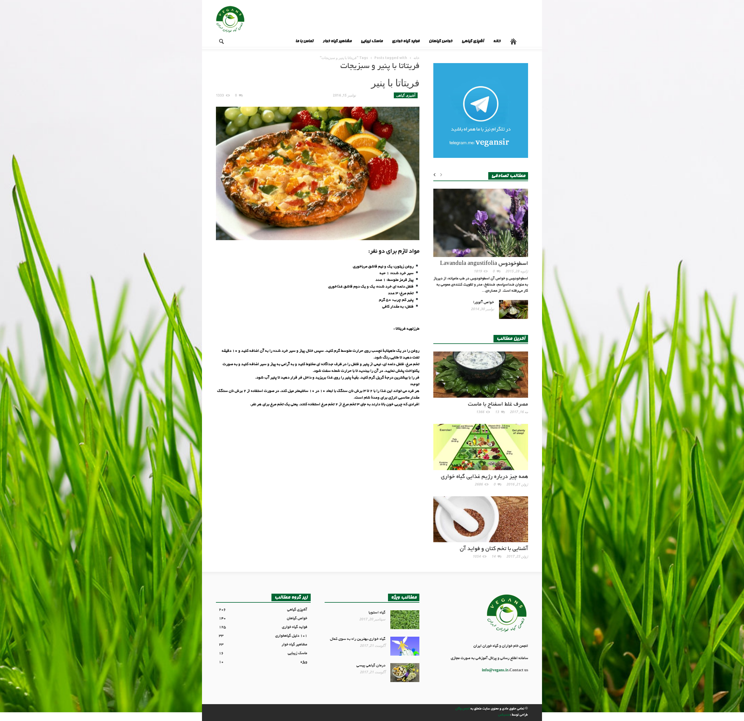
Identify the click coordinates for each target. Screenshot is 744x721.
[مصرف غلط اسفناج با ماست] (480, 375)
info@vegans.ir (495, 671)
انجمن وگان (462, 709)
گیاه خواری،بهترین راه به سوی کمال (357, 639)
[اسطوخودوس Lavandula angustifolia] (480, 224)
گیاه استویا (377, 613)
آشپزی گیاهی (473, 41)
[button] (217, 41)
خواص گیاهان (440, 41)
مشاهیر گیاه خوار (337, 41)
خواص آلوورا (483, 302)
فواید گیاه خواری (405, 41)
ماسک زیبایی (371, 41)
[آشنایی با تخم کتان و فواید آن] (480, 520)
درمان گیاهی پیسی (370, 665)
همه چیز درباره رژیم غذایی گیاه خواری (484, 477)
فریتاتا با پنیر (395, 83)
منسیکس (504, 715)
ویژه (263, 662)
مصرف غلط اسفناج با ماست (498, 404)
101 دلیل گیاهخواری (263, 636)
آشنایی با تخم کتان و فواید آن (494, 549)
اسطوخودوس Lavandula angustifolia (484, 264)
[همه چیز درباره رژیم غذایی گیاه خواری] (480, 448)
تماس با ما (304, 41)
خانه (496, 41)
